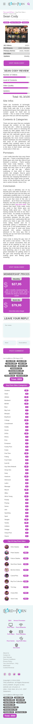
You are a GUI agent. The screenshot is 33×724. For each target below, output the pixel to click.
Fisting (6, 456)
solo (5, 509)
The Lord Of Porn (8, 12)
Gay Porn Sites (20, 12)
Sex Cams (16, 647)
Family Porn (8, 446)
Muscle (6, 490)
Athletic (5, 14)
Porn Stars (10, 634)
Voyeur (6, 536)
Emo (5, 440)
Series (6, 506)
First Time (7, 453)
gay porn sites (20, 204)
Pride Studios (15, 552)
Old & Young (8, 496)
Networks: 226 (16, 368)
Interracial (7, 480)
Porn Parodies (21, 634)
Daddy (6, 427)
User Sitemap (7, 657)
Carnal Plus (14, 575)
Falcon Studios (15, 558)
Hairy (6, 473)
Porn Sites (10, 627)
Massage (7, 486)
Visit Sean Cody (16, 63)
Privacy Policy (7, 661)
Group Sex (7, 470)
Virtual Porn (8, 533)
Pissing (6, 503)
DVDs (6, 433)
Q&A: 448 (22, 363)
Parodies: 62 (10, 375)
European (7, 443)
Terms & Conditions (9, 659)
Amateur (7, 390)
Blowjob (7, 413)
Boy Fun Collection (17, 581)
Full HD (6, 463)
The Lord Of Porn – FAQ (10, 663)
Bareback (7, 400)
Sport (6, 516)
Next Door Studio (16, 564)
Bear (5, 407)
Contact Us (6, 655)
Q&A (9, 620)
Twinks (6, 523)
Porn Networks (21, 627)
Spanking (7, 513)
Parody (6, 499)
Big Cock (7, 410)
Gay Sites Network (10, 466)
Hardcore (25, 22)
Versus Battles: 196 (16, 370)
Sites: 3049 (10, 361)
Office (6, 493)
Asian (6, 393)
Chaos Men (14, 593)
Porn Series (11, 641)
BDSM (6, 403)
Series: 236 (22, 366)
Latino (6, 483)
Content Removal (8, 667)
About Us (6, 653)
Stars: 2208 (21, 361)
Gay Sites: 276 (10, 366)
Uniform (6, 526)
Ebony (6, 437)
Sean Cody (14, 598)
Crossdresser (8, 423)
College (6, 420)
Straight (6, 519)
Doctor (6, 430)
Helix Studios (15, 547)
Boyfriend (7, 417)
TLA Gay (13, 587)
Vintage (6, 529)
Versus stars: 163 (16, 373)
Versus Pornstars (19, 620)
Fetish (6, 450)
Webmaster (6, 665)
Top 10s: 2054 (11, 363)
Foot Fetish (8, 460)
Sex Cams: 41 (22, 375)
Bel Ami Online (15, 570)
